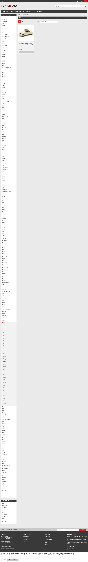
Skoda (3, 437)
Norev (20, 41)
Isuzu (3, 194)
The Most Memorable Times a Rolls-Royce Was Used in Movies (77, 543)
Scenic (4, 397)
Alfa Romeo (4, 29)
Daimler (3, 111)
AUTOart (3, 516)
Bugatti (3, 70)
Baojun (3, 54)
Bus (2, 74)
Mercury (3, 258)
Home (19, 14)
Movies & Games (5, 282)
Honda (3, 174)
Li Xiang (3, 229)
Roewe (3, 412)
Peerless (3, 302)
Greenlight (4, 507)
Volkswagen (4, 472)
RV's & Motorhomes (6, 419)
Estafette (4, 374)
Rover (3, 417)
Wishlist (24, 537)
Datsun (3, 112)
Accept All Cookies (13, 559)
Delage (3, 118)
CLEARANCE (4, 19)
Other (3, 495)
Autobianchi (4, 47)
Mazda (3, 253)
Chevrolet (4, 92)
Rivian (3, 410)
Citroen (3, 96)
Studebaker (4, 441)
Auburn (3, 39)
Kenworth (4, 209)
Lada (3, 216)
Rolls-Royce (4, 414)
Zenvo (3, 492)
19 (3, 345)
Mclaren (3, 255)
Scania (3, 428)
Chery (3, 91)
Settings (4, 559)
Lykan (3, 236)
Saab (3, 421)
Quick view (26, 39)
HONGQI (3, 176)
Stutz (3, 443)
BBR (3, 511)
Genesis (3, 158)
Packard (3, 297)
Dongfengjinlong (5, 132)
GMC (3, 160)
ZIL (2, 494)
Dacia (3, 107)
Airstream (4, 27)
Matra (3, 249)
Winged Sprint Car (5, 485)
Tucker (3, 459)
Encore (4, 369)
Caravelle (4, 359)
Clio (3, 363)
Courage (3, 105)
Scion (3, 432)
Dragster (3, 134)
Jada (3, 520)
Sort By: (37, 21)
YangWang (4, 490)
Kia (2, 211)
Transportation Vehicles (6, 456)
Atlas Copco (4, 38)
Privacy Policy (5, 11)
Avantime (4, 356)
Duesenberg (4, 138)
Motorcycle (4, 280)
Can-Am (3, 83)
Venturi (3, 470)
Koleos (4, 388)
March (3, 244)
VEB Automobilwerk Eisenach (6, 466)
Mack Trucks (4, 240)
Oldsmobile (4, 289)
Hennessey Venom (5, 169)
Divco (3, 129)
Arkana (4, 354)
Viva (3, 401)
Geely (3, 156)
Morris (3, 277)
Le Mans (3, 224)
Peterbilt (3, 304)
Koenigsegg (4, 215)
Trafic (4, 398)
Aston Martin (4, 34)
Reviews (28, 11)
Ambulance (4, 30)
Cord (3, 103)
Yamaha (3, 488)
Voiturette (4, 403)
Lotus (3, 233)
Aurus (3, 49)
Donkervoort (4, 136)
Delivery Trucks (5, 116)
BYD (2, 78)
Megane (4, 392)
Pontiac (3, 317)
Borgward (4, 76)
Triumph (3, 458)
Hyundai (3, 184)
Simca (3, 436)
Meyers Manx (4, 262)
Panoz (3, 300)
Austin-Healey (4, 45)
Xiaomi (3, 486)
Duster (4, 367)
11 (3, 333)
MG (2, 264)
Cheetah (3, 89)
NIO (2, 286)
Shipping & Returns (19, 11)
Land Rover (4, 222)
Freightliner (4, 153)
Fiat (2, 143)
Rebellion (4, 320)
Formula (3, 151)
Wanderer (4, 475)
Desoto (3, 125)
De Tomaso (4, 127)
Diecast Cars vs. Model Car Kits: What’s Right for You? (77, 537)
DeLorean (4, 123)
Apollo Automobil (5, 36)
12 (3, 337)
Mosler (3, 278)
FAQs (33, 11)
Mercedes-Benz (5, 257)
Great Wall (4, 163)
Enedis (4, 371)
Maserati (3, 247)
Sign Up (81, 1)
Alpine (4, 353)
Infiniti (3, 187)
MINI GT (3, 518)
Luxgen (3, 235)
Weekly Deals (4, 18)
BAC (3, 52)
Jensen (3, 202)
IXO (2, 512)
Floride (4, 379)
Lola (3, 231)
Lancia (3, 220)
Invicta (3, 193)
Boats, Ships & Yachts (6, 67)
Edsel (3, 140)
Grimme (3, 165)
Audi (3, 41)
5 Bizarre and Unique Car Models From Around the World (76, 540)
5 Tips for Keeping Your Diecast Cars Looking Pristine (77, 536)
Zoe (3, 405)
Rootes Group (4, 416)
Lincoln (3, 227)
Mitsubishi (4, 273)
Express (4, 377)
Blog (12, 11)
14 (3, 338)
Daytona (3, 114)
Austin (3, 43)
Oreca (3, 295)
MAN (3, 242)
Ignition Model (4, 514)
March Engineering (5, 246)
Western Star (4, 481)
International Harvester (6, 191)
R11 (3, 335)
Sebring (3, 434)
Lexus (3, 225)
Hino (3, 171)
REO (3, 406)
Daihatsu (3, 109)
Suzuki (3, 447)
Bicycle (3, 61)
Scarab (3, 430)
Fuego (4, 380)
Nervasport (5, 393)
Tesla (3, 450)
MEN (3, 260)
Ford (3, 147)
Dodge (3, 131)
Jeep (3, 200)
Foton (3, 149)
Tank (3, 448)
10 (3, 332)
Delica (3, 122)
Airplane (3, 25)
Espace (4, 372)
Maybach (3, 251)
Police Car (4, 315)
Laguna (4, 390)
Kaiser (3, 207)
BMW (3, 65)
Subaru (3, 445)
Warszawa (4, 477)
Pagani (3, 298)
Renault (3, 322)
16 (3, 340)
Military (3, 269)
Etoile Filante (5, 375)
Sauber (3, 426)
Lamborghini (4, 218)
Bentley (3, 60)
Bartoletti (4, 58)
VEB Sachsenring (5, 468)
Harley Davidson (5, 167)
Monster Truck (5, 275)
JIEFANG (3, 204)
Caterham (4, 85)
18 (3, 343)
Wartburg (3, 479)
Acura (3, 23)
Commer (3, 100)
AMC (3, 32)
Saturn (3, 425)
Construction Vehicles (6, 101)
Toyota (3, 452)
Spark (3, 503)
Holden (3, 173)
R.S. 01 (4, 395)
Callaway (4, 81)
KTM (3, 213)
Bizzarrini (4, 63)
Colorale (4, 364)
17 (3, 342)
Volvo (3, 474)
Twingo (4, 400)
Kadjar (4, 385)
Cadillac (3, 80)
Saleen (3, 423)
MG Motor (4, 266)
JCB (3, 198)
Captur (4, 358)
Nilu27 (3, 284)
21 (3, 348)
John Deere (4, 205)
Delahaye (3, 120)
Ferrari (3, 142)
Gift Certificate (73, 1)
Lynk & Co (4, 238)
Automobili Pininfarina (6, 309)
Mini (3, 271)
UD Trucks (4, 461)
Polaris (3, 313)
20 (3, 346)
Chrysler (3, 94)
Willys (3, 483)
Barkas (3, 56)
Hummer (3, 182)
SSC (3, 439)
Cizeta (3, 98)
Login (77, 1)
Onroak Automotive (6, 291)
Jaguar (3, 196)
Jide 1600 (4, 382)
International (4, 189)
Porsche (3, 319)
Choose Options (26, 52)
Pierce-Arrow (4, 308)
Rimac (3, 408)
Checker (3, 87)
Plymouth (4, 311)
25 (3, 350)
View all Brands (5, 522)
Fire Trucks (4, 145)
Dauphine (4, 366)
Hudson (3, 180)
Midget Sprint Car (5, 267)
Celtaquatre (5, 361)
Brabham (3, 69)
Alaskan (4, 351)
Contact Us (39, 11)
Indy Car (3, 185)
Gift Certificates (26, 536)
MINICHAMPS (4, 505)
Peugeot (3, 306)
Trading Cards (4, 454)
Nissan (3, 287)
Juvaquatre (5, 384)
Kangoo (4, 387)
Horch (3, 178)
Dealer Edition (4, 509)
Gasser (3, 154)
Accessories (4, 21)
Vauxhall (3, 463)
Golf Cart (4, 162)
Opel (3, 293)
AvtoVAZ (4, 50)
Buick (3, 72)
